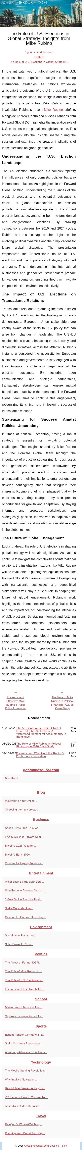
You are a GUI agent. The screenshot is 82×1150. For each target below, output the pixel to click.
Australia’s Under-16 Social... (23, 1106)
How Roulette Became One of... (25, 890)
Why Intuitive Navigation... (21, 1079)
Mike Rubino (53, 109)
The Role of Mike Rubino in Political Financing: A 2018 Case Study (62, 703)
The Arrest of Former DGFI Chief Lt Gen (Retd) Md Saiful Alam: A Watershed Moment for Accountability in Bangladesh (41, 732)
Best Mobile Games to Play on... (25, 1088)
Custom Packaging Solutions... (24, 863)
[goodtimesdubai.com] (41, 13)
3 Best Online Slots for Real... (23, 899)
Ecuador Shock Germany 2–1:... (25, 1034)
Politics (39, 57)
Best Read (11, 778)
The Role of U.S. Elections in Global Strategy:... (39, 61)
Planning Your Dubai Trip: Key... (25, 1133)
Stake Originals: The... (19, 908)
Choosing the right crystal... (22, 809)
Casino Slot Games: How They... (25, 917)
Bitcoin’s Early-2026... (18, 854)
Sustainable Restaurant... (21, 935)
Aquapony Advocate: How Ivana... (26, 1052)
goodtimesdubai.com (40, 52)
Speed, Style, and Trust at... (22, 827)
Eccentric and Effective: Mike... (24, 989)
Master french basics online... (23, 1007)
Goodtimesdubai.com (36, 1145)
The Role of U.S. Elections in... (24, 980)
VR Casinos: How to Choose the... (26, 1097)
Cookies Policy (58, 1145)
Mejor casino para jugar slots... (24, 881)
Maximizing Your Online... (21, 800)
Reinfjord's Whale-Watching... (23, 1124)
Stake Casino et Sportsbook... (23, 1043)
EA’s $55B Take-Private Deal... (24, 836)
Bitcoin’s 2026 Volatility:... (21, 845)
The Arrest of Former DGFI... (23, 962)
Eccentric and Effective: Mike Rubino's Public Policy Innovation (15, 703)
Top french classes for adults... (24, 1016)
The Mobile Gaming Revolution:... (26, 1070)
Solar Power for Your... (19, 944)
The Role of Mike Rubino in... (23, 971)
